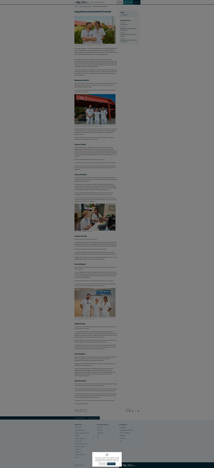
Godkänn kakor (111, 463)
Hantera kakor (103, 463)
